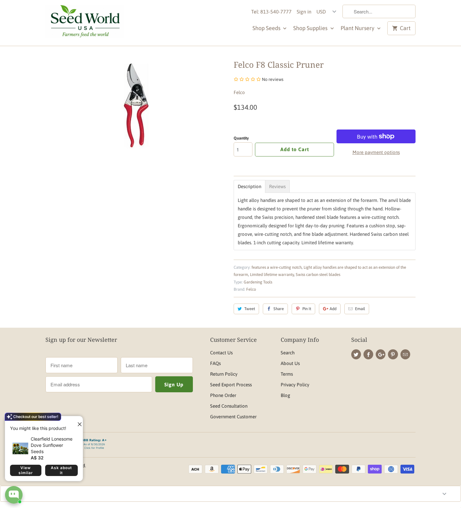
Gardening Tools (258, 282)
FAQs (215, 363)
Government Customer (233, 416)
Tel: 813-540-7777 (271, 11)
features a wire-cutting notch (277, 267)
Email (360, 308)
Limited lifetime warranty (272, 274)
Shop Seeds (267, 28)
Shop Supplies (311, 28)
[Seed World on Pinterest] (393, 354)
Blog (285, 395)
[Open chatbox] (14, 495)
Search (287, 352)
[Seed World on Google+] (380, 354)
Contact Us (221, 352)
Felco (239, 92)
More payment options (376, 152)
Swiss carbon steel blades (318, 274)
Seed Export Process (231, 384)
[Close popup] (77, 422)
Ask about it (61, 470)
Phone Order (223, 395)
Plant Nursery (358, 28)
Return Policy (223, 374)
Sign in (304, 11)
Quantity (241, 138)
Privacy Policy (295, 384)
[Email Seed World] (405, 354)
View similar (26, 470)
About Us (290, 363)
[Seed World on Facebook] (368, 354)
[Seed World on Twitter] (356, 354)
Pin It (306, 308)
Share (278, 308)
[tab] (249, 186)
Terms (287, 374)
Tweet (249, 308)
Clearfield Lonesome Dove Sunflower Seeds (51, 445)
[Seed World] (84, 23)
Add (333, 308)
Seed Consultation (228, 406)
